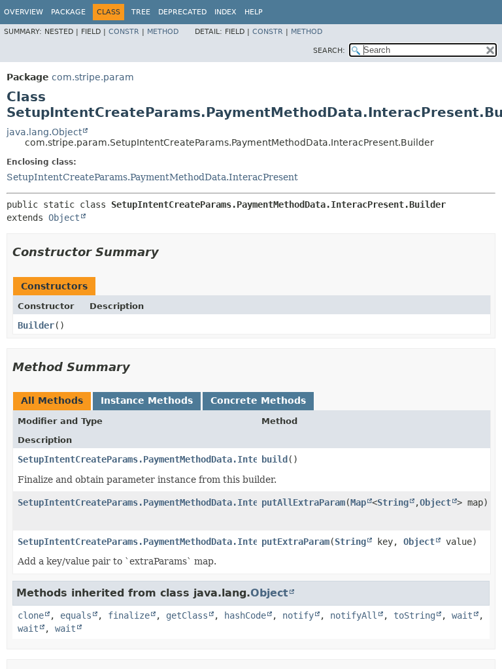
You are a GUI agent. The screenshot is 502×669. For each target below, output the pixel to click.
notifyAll (353, 615)
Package (68, 12)
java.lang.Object (44, 132)
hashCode (245, 615)
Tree (140, 12)
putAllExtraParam (303, 502)
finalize (129, 615)
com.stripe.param (93, 77)
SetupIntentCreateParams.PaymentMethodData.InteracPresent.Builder (185, 502)
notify (298, 615)
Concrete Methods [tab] (258, 400)
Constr (124, 31)
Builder (36, 325)
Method (162, 31)
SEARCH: (329, 50)
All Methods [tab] (52, 400)
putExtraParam (295, 541)
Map (358, 502)
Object (64, 217)
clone (31, 615)
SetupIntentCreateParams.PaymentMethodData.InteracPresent (152, 177)
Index (225, 12)
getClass (187, 615)
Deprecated (182, 12)
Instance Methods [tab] (147, 400)
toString (414, 615)
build (274, 459)
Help (253, 12)
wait (462, 615)
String (393, 502)
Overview (23, 12)
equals (76, 615)
